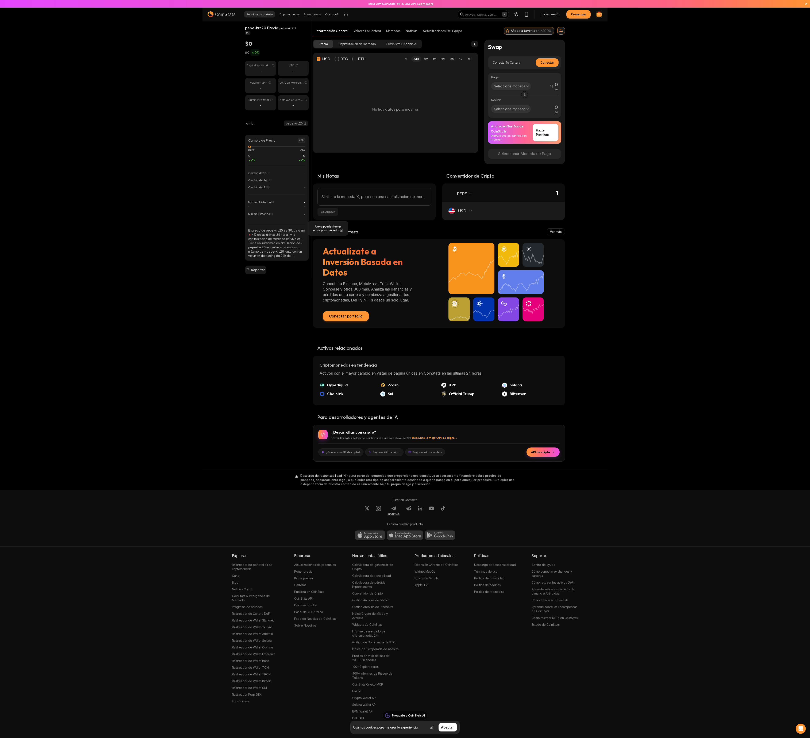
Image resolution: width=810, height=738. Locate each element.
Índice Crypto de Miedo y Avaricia (370, 616)
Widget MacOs (424, 571)
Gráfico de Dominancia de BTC (373, 642)
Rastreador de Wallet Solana (252, 640)
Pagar (495, 77)
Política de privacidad (489, 578)
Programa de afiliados (247, 607)
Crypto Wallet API (364, 698)
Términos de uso (486, 571)
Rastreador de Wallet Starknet (253, 620)
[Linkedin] (420, 511)
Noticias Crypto (242, 589)
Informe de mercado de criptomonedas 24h (368, 633)
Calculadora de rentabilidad (371, 575)
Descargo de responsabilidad (495, 565)
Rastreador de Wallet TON (250, 667)
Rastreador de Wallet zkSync (252, 627)
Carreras (300, 585)
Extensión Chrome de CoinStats (436, 565)
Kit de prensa (303, 578)
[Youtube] (431, 511)
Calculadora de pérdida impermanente (368, 584)
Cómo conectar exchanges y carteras (552, 573)
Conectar (547, 62)
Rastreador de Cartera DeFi (251, 613)
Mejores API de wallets (427, 452)
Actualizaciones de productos (315, 565)
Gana (235, 575)
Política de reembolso (489, 591)
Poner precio (303, 571)
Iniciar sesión (550, 14)
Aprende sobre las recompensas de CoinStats (554, 609)
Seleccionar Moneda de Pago (524, 153)
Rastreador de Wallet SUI (249, 688)
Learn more (425, 4)
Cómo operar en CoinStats (550, 600)
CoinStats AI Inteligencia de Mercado (251, 598)
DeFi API (358, 718)
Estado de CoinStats (546, 624)
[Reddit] (408, 511)
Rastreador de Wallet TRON (251, 674)
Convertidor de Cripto (367, 593)
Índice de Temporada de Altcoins (375, 649)
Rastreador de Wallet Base (250, 661)
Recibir (496, 100)
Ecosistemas (240, 701)
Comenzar (578, 14)
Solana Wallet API (364, 704)
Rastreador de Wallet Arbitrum (253, 634)
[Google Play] (440, 535)
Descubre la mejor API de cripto (433, 437)
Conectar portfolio (346, 316)
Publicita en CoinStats (309, 591)
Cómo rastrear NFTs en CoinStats (555, 618)
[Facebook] (443, 511)
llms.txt (356, 691)
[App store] (370, 535)
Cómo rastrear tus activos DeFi (553, 582)
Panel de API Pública (308, 612)
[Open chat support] (801, 729)
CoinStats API (303, 598)
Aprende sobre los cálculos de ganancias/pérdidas (553, 591)
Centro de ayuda (543, 565)
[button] (305, 123)
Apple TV (421, 585)
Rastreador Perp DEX (247, 694)
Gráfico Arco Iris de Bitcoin (370, 600)
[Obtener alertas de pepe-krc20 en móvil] (561, 31)
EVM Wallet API (362, 711)
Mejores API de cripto (386, 452)
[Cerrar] (803, 3)
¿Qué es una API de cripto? (343, 452)
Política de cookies (487, 585)
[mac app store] (405, 535)
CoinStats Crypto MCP (367, 684)
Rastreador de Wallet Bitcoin (251, 681)
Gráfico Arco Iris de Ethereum (372, 607)
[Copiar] (305, 123)
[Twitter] (367, 511)
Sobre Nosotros (305, 625)
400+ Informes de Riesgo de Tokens (372, 675)
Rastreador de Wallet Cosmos (252, 647)
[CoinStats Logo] (221, 14)
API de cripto (540, 452)
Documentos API (305, 605)
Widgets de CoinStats (367, 624)
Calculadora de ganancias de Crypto (372, 567)
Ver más (556, 231)
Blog (235, 582)
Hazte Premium (542, 132)
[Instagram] (378, 511)
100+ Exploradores (365, 666)
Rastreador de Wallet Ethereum (253, 654)
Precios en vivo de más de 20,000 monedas (371, 658)
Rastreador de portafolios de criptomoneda (252, 567)
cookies (371, 727)
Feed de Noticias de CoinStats (315, 618)
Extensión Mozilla (426, 578)
